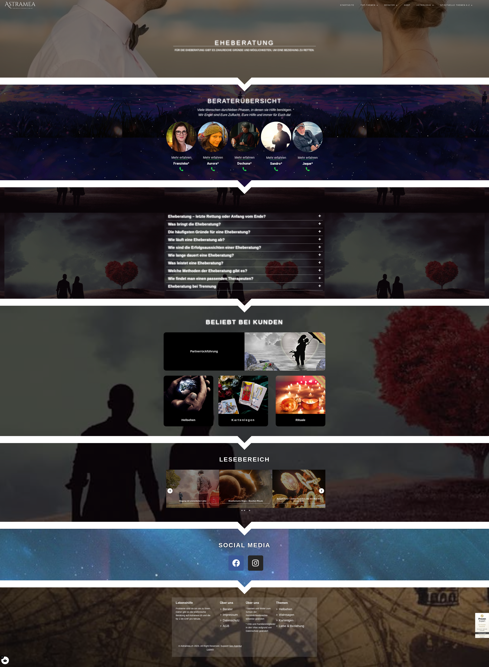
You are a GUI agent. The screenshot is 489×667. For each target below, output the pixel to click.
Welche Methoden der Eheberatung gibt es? (207, 271)
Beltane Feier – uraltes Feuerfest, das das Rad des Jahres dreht (193, 500)
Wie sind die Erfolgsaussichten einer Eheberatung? (214, 247)
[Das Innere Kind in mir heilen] (245, 489)
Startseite (347, 5)
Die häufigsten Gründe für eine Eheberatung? (209, 232)
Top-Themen (368, 5)
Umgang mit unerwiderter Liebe (299, 501)
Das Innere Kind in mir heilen (245, 501)
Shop (407, 5)
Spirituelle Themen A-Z (455, 5)
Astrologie (424, 5)
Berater (389, 5)
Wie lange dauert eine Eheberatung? (201, 255)
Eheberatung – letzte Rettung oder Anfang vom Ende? (217, 216)
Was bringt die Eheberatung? (194, 224)
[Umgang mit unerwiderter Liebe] (298, 489)
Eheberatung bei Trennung (192, 286)
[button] (244, 216)
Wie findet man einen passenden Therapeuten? (210, 278)
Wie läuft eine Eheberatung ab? (196, 240)
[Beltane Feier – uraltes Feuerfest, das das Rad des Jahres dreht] (192, 489)
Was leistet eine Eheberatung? (195, 263)
